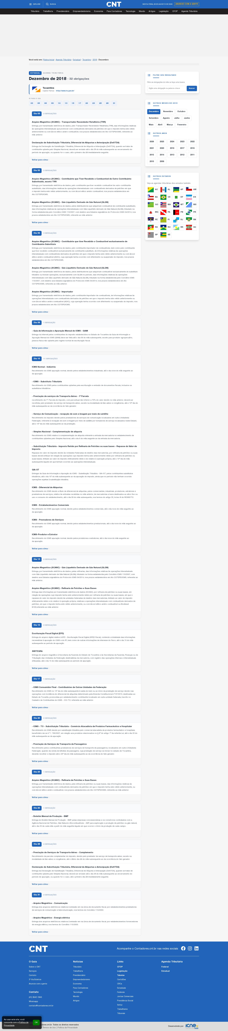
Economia (98, 11)
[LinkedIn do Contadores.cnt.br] (196, 950)
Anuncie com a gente (186, 4)
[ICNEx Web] (192, 1026)
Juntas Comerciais (125, 996)
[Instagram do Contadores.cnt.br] (190, 950)
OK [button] (36, 1022)
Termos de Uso (49, 1028)
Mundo (142, 11)
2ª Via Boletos (35, 980)
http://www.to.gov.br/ (65, 91)
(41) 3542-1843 (35, 997)
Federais (121, 992)
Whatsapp (33, 1001)
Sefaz (119, 1005)
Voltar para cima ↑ (40, 160)
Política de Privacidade (68, 1028)
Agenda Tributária (189, 11)
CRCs (119, 984)
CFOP (175, 11)
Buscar (192, 88)
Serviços (33, 971)
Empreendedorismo (82, 11)
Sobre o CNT (34, 967)
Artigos (152, 11)
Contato (32, 975)
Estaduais (121, 988)
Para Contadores (114, 11)
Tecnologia (130, 11)
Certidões (121, 980)
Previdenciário (63, 11)
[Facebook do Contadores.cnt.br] (183, 950)
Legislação (164, 11)
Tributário (35, 11)
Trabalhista (48, 11)
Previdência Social (125, 1001)
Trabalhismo (122, 1009)
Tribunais (121, 1013)
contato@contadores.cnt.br (41, 1006)
